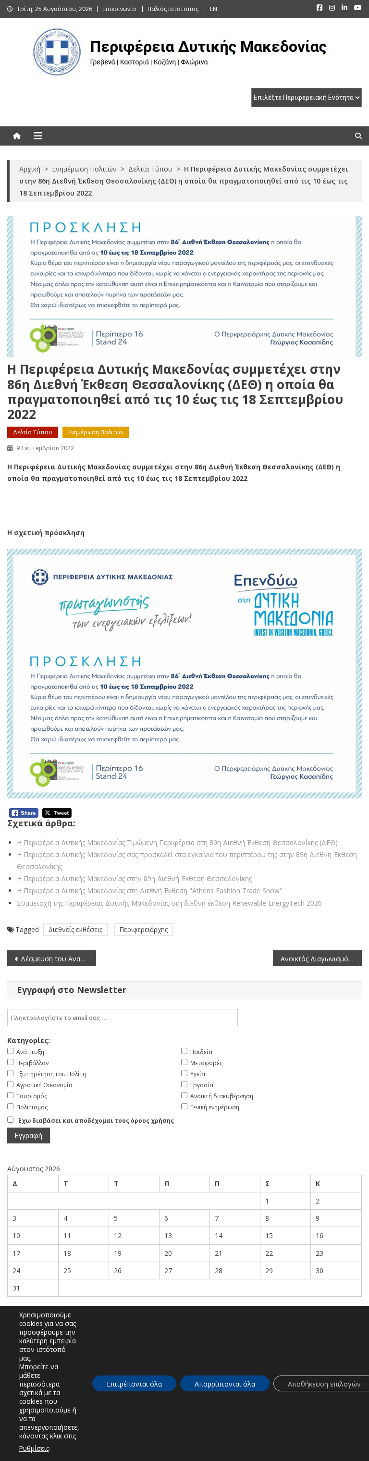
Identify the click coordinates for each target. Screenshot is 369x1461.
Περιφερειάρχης (144, 929)
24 (16, 1270)
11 (67, 1235)
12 (118, 1235)
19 (118, 1253)
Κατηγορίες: (28, 1040)
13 (168, 1235)
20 (168, 1253)
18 (67, 1253)
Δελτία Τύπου (32, 432)
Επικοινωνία (119, 9)
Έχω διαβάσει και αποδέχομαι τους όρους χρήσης (96, 1121)
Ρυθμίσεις (34, 1448)
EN (213, 9)
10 (16, 1235)
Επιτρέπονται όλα (134, 1383)
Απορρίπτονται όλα (225, 1383)
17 (16, 1253)
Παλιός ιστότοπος (173, 9)
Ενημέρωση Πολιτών (95, 432)
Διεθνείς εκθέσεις (75, 929)
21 (218, 1253)
